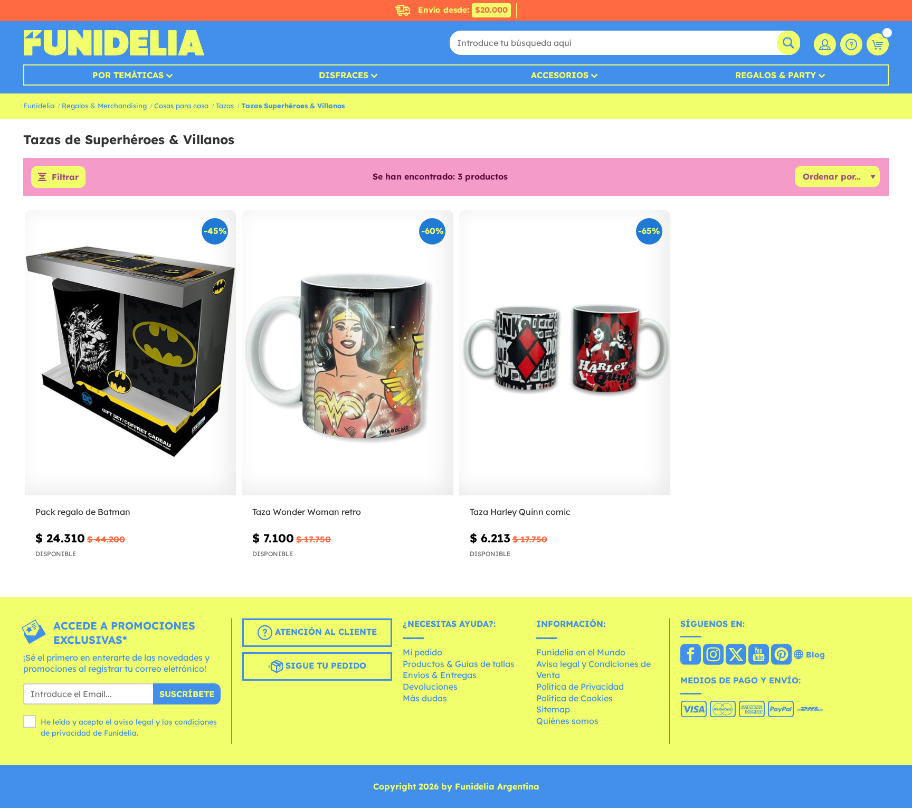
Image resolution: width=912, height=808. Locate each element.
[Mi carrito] (878, 44)
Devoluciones (430, 686)
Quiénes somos (567, 721)
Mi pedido (422, 652)
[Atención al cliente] (851, 44)
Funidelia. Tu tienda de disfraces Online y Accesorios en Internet (113, 42)
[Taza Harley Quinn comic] (564, 353)
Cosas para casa (181, 105)
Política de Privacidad (580, 686)
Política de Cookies (574, 698)
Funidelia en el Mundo (580, 652)
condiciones (196, 722)
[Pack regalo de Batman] (130, 353)
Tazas (225, 105)
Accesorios (559, 75)
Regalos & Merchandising (104, 105)
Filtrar (65, 177)
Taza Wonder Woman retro (306, 511)
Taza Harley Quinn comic (520, 511)
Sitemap (553, 709)
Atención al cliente (324, 631)
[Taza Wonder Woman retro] (347, 353)
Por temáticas (128, 75)
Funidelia (38, 105)
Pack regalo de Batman (82, 511)
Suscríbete (186, 694)
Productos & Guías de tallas (459, 664)
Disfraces (343, 75)
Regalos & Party (775, 75)
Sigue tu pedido (324, 665)
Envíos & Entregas (440, 675)
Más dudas (425, 698)
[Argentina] (690, 655)
